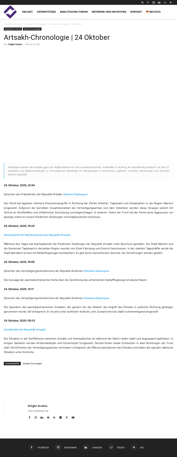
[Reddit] (164, 2)
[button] (142, 2)
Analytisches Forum (74, 11)
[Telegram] (39, 384)
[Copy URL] (31, 384)
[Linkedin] (159, 2)
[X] (23, 384)
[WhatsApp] (47, 384)
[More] (136, 52)
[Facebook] (147, 2)
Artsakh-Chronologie (36, 23)
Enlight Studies (15, 44)
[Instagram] (153, 2)
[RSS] (170, 2)
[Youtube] (74, 418)
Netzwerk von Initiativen (109, 11)
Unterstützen (46, 11)
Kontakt (136, 11)
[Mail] (49, 418)
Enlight (27, 11)
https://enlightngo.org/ (38, 411)
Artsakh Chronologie (32, 363)
